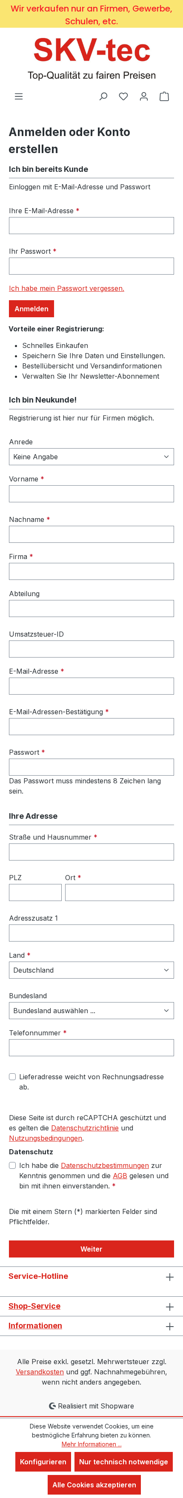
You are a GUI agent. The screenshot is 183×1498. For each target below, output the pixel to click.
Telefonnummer (38, 1033)
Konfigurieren (43, 1461)
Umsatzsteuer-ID (36, 634)
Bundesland (28, 995)
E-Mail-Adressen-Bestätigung (59, 711)
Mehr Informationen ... (92, 1444)
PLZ (15, 877)
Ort (73, 877)
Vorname (26, 479)
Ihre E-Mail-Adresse (44, 210)
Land (20, 955)
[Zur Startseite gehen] (91, 59)
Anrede (21, 442)
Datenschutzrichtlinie (85, 1128)
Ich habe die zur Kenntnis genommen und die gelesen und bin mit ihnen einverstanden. (94, 1175)
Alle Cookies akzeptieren (94, 1485)
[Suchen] (103, 95)
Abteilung (24, 593)
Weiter (91, 1249)
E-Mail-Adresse (36, 671)
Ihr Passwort (33, 251)
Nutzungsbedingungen (45, 1138)
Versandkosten (40, 1372)
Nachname (29, 519)
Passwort (27, 752)
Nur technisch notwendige (123, 1461)
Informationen (35, 1325)
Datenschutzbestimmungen (105, 1165)
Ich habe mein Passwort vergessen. (66, 288)
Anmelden (31, 308)
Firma (21, 556)
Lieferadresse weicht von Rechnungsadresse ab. (91, 1081)
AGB (120, 1175)
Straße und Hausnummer (53, 837)
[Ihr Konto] (144, 95)
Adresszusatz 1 (33, 918)
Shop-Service (34, 1305)
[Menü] (19, 95)
